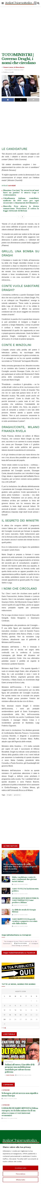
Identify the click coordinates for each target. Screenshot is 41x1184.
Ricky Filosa (10, 1075)
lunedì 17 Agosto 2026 (10, 1098)
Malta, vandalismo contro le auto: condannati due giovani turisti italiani (24, 879)
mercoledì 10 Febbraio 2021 (14, 70)
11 (10, 1010)
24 (4, 1019)
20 (21, 1015)
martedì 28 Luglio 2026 (23, 1075)
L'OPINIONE (6, 1090)
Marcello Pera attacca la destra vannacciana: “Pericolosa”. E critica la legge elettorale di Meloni (21, 208)
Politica (6, 72)
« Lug (4, 1027)
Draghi (9, 795)
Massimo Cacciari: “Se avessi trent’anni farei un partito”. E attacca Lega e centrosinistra (21, 192)
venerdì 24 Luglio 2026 (10, 1118)
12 (15, 1010)
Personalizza (20, 1174)
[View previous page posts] (18, 216)
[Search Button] (38, 3)
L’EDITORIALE (9, 1061)
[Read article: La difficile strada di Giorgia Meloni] (6, 912)
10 (4, 1010)
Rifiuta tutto (20, 1180)
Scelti (11, 72)
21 (26, 1015)
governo (17, 795)
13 (20, 1010)
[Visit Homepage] (20, 3)
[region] (20, 1164)
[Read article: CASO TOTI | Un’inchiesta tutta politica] (6, 891)
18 (10, 1015)
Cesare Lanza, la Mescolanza (13, 67)
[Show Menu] (3, 3)
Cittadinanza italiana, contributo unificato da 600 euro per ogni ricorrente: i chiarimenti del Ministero (21, 200)
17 (4, 1015)
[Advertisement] (20, 29)
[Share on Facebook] (8, 100)
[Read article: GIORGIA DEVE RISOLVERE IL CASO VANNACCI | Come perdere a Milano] (6, 900)
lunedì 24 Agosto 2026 (11, 871)
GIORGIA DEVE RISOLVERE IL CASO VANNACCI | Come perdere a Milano (25, 900)
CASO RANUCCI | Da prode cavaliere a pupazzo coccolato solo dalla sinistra (24, 921)
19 (15, 1015)
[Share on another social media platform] (33, 100)
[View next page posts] (22, 216)
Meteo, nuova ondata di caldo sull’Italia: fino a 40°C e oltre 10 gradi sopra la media (20, 866)
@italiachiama (21, 943)
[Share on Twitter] (21, 100)
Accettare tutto (20, 1168)
